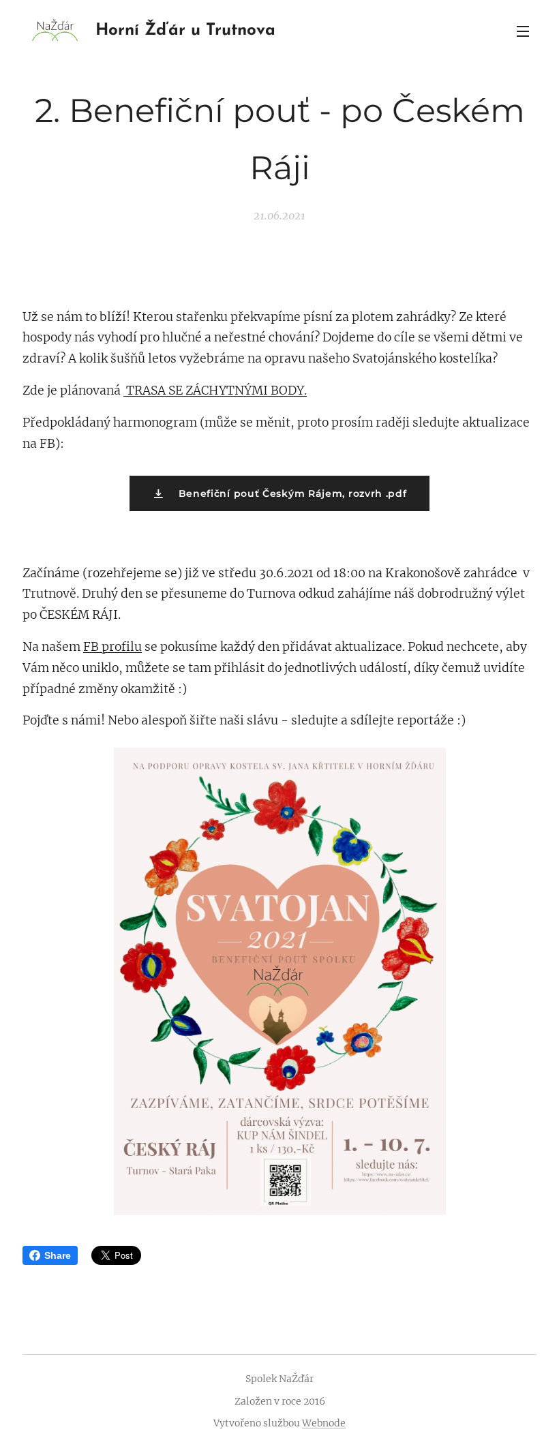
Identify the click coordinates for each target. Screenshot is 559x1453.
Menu (523, 30)
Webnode (324, 1423)
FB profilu (112, 646)
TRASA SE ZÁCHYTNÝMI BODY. (215, 390)
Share (57, 1255)
